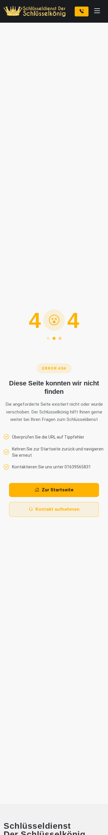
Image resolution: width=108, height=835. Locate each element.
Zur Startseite (58, 490)
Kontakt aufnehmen (57, 509)
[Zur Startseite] (36, 11)
